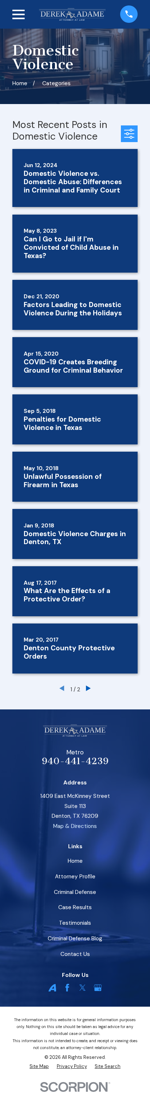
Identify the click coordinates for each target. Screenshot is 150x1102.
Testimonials (75, 923)
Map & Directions (75, 826)
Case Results (75, 907)
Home (75, 861)
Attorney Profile (75, 876)
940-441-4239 (75, 761)
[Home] (72, 14)
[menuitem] (39, 1066)
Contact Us (75, 954)
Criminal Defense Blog (75, 938)
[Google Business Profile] (98, 987)
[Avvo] (52, 987)
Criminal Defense (75, 892)
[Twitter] (82, 987)
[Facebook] (67, 987)
